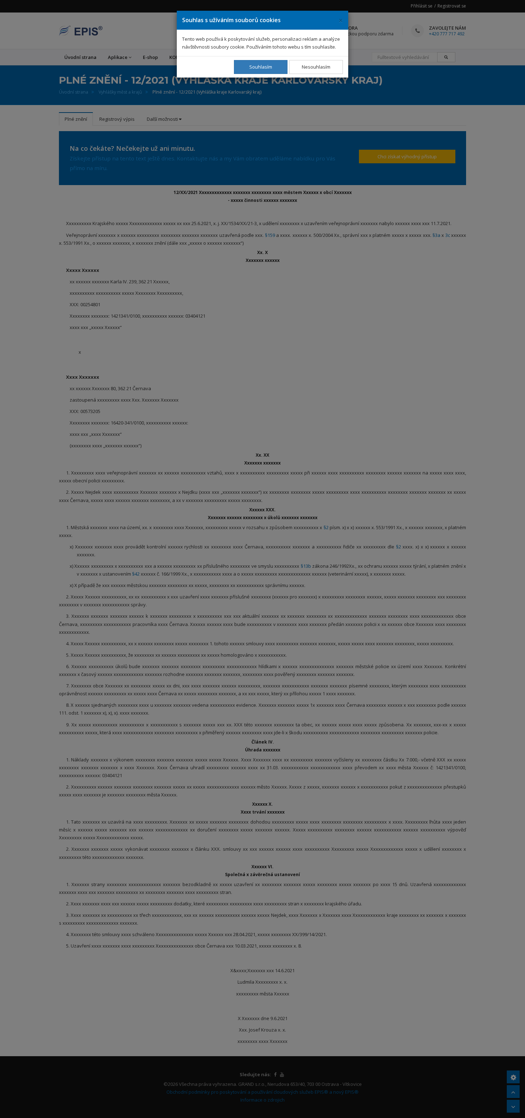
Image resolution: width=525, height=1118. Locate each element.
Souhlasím (260, 67)
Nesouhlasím (316, 67)
